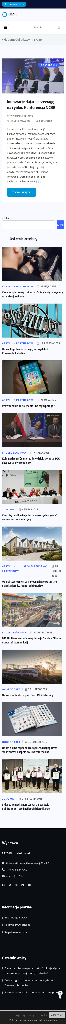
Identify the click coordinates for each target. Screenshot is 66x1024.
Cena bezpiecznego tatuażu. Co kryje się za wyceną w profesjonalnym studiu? (32, 971)
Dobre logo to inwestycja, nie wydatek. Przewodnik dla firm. (29, 983)
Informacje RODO (15, 917)
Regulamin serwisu (16, 932)
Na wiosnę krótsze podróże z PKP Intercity (27, 695)
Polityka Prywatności (17, 925)
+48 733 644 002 (16, 869)
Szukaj (5, 218)
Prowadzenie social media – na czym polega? (28, 406)
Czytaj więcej (21, 192)
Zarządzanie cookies (45, 1019)
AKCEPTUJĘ (57, 1015)
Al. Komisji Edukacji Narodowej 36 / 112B (27, 863)
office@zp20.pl (14, 876)
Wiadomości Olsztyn (21, 116)
